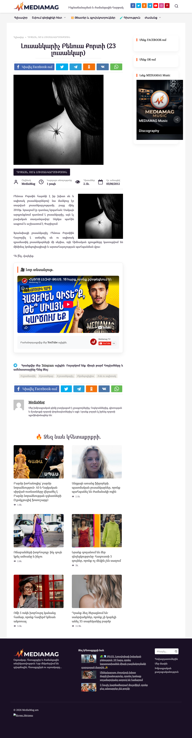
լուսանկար (47, 376)
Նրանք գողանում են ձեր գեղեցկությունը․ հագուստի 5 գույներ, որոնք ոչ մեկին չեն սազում (96, 556)
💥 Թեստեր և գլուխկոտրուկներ (93, 17)
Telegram (48, 365)
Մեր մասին (161, 663)
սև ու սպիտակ (107, 376)
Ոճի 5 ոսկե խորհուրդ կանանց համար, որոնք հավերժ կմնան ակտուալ (35, 617)
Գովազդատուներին (166, 659)
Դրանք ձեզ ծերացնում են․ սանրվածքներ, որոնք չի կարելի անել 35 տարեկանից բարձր (94, 617)
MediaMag (36, 402)
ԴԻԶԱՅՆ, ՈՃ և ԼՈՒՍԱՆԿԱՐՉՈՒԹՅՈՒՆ (41, 172)
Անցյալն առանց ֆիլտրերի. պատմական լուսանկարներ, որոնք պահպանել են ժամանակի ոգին (96, 487)
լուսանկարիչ (66, 376)
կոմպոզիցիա (86, 376)
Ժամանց (151, 17)
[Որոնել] (176, 651)
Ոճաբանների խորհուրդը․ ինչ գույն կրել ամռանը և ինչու (38, 554)
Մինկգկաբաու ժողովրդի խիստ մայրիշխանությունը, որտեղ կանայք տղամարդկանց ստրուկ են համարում (121, 676)
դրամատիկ (28, 376)
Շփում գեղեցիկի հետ (47, 17)
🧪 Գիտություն (130, 17)
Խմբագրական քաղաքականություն (166, 670)
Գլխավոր (20, 17)
